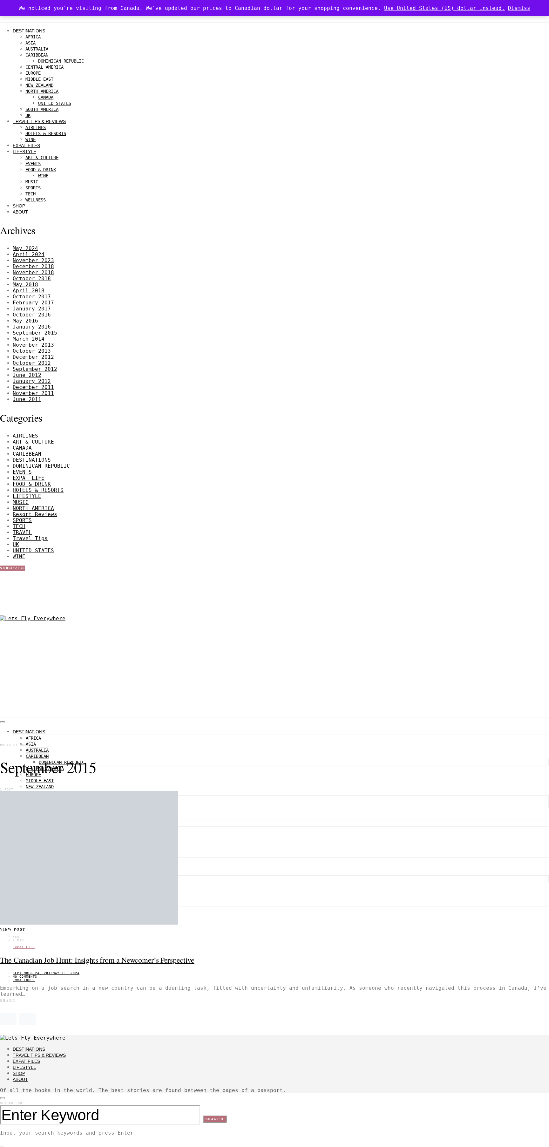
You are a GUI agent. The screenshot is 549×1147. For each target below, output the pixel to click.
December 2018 (33, 266)
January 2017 (32, 309)
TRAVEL (22, 532)
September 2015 (35, 333)
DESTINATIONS (29, 30)
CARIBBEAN (36, 55)
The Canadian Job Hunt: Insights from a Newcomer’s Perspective (97, 960)
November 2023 (33, 260)
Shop (19, 205)
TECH (30, 193)
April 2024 (28, 254)
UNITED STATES (54, 103)
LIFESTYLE (24, 151)
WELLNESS (35, 199)
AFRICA (33, 36)
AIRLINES (35, 127)
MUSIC (31, 181)
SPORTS (33, 187)
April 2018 (28, 291)
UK (27, 115)
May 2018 (25, 285)
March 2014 (28, 339)
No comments (25, 976)
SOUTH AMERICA (41, 109)
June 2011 (27, 399)
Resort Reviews (35, 514)
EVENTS (33, 163)
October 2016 (32, 315)
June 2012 (27, 375)
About (20, 211)
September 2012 (35, 369)
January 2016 (32, 327)
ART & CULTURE (41, 157)
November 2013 (33, 345)
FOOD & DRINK (40, 169)
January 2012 (32, 381)
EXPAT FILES (26, 145)
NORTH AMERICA (41, 91)
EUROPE (33, 73)
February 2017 (33, 303)
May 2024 (25, 248)
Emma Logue (24, 980)
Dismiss (519, 8)
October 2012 (32, 363)
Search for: (12, 1103)
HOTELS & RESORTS (45, 133)
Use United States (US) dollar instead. (444, 8)
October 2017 (32, 297)
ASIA (30, 42)
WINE (30, 139)
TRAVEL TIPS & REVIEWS (39, 121)
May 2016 (25, 321)
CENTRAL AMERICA (44, 67)
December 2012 (33, 357)
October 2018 (32, 278)
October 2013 (32, 351)
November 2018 (33, 272)
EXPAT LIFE (28, 478)
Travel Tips (30, 538)
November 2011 (33, 393)
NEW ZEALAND (39, 85)
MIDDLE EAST (39, 79)
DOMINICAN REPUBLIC (61, 61)
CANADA (45, 97)
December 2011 (33, 387)
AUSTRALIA (36, 48)
